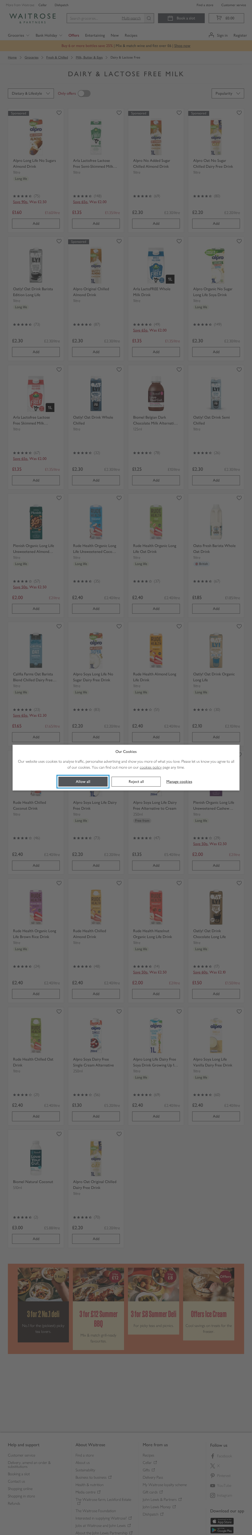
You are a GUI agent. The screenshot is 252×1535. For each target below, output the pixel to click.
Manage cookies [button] (179, 781)
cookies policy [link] (151, 767)
